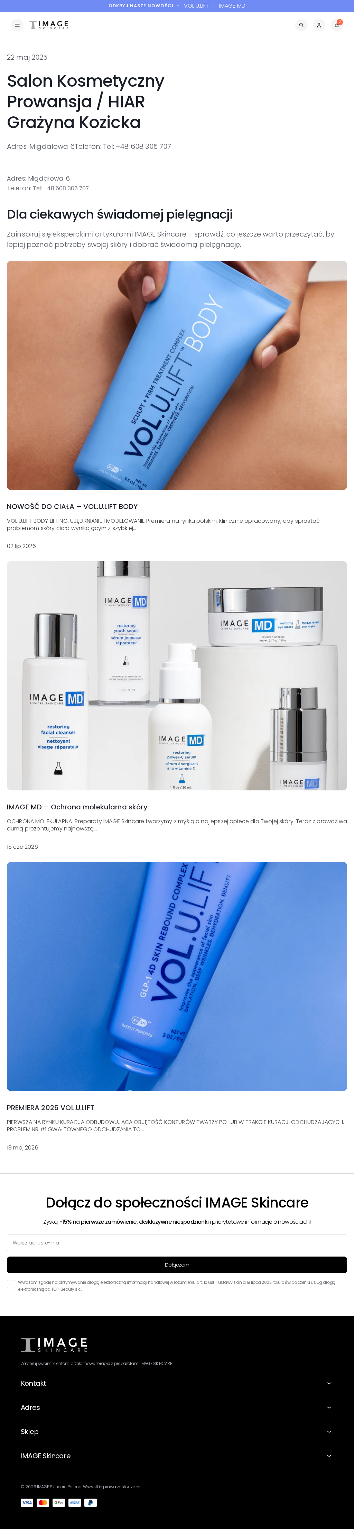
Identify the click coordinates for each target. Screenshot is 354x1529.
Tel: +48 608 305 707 (61, 188)
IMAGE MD (232, 6)
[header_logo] (48, 25)
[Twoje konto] (319, 25)
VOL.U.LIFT (196, 6)
